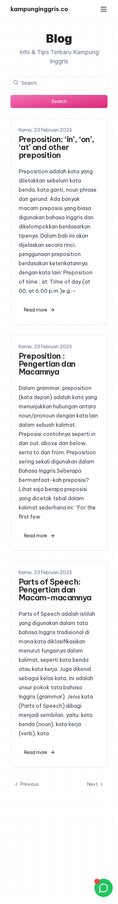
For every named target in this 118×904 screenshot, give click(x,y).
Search (59, 101)
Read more (35, 310)
